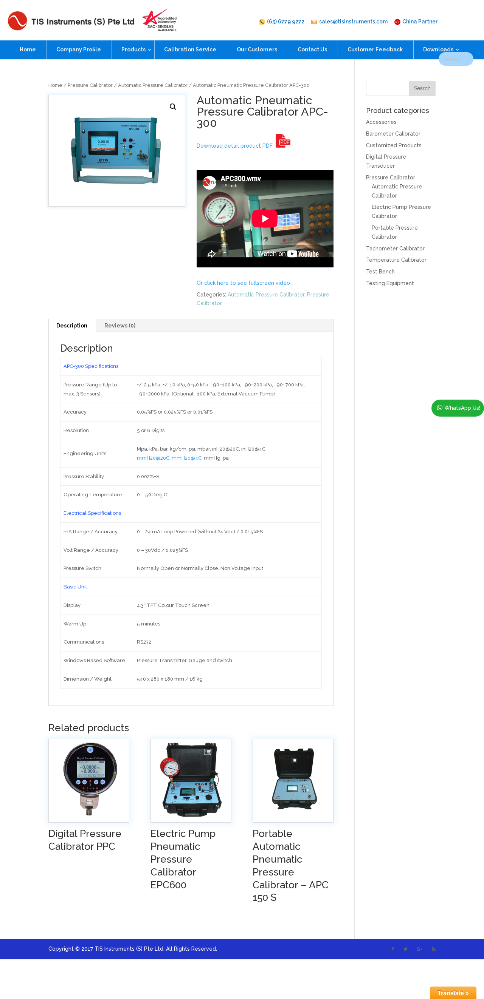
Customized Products (394, 145)
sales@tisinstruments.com (353, 22)
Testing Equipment (390, 283)
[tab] (72, 325)
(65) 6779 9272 (285, 22)
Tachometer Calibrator (395, 249)
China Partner (419, 22)
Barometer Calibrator (393, 134)
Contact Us (312, 49)
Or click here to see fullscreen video (243, 283)
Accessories (381, 122)
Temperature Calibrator (396, 260)
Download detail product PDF (236, 146)
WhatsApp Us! (462, 408)
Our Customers (257, 49)
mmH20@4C (187, 458)
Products (133, 49)
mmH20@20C (153, 458)
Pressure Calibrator (90, 85)
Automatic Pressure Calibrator (153, 85)
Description (71, 326)
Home (28, 49)
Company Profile (78, 49)
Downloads (438, 49)
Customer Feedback (375, 49)
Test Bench (380, 272)
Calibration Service (190, 49)
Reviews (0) (119, 326)
